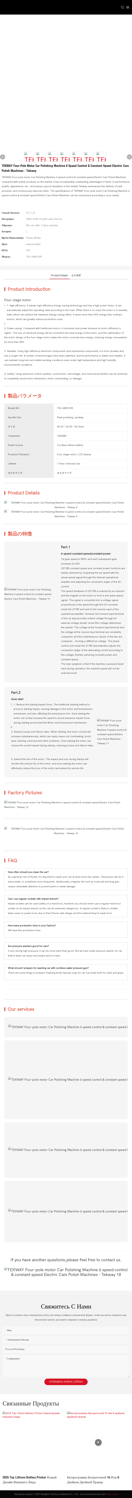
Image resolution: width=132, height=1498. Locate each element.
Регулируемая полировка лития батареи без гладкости (98, 1479)
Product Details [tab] (59, 275)
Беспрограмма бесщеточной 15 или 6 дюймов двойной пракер (29, 1479)
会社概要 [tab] (76, 275)
